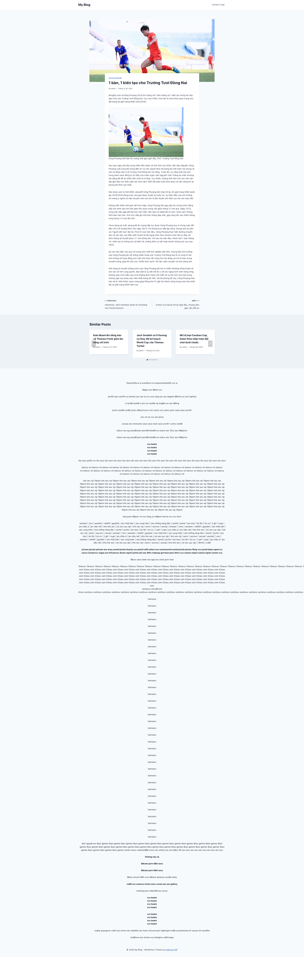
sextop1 (83, 523)
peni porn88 (143, 430)
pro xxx (145, 403)
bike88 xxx (154, 430)
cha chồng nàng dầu (160, 523)
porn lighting (162, 930)
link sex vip (138, 526)
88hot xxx (157, 390)
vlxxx (180, 526)
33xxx (151, 930)
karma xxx (167, 516)
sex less (191, 523)
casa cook (152, 424)
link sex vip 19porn (92, 481)
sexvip (164, 526)
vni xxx (143, 516)
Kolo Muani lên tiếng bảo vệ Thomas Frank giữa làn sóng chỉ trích (108, 339)
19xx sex (174, 430)
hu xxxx (150, 396)
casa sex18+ (186, 410)
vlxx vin (143, 417)
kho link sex (109, 526)
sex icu (143, 396)
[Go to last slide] (94, 344)
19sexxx (82, 566)
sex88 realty (171, 877)
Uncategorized (115, 78)
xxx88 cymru (131, 410)
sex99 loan (113, 396)
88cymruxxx (143, 410)
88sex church (133, 877)
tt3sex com (89, 569)
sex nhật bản (127, 523)
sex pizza (159, 417)
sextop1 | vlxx (213, 536)
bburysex (127, 516)
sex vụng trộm (142, 523)
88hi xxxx (144, 877)
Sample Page (218, 4)
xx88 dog (167, 937)
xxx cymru (165, 410)
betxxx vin (86, 467)
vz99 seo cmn (118, 930)
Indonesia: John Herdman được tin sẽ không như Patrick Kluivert (126, 304)
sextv (147, 526)
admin (113, 88)
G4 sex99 (203, 930)
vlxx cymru (154, 410)
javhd (182, 523)
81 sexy (192, 930)
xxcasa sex (127, 424)
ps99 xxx (91, 460)
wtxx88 (154, 589)
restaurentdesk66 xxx (164, 383)
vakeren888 (142, 850)
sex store (144, 937)
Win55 (201, 543)
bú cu (207, 523)
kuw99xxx (147, 383)
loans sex (164, 430)
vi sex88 (129, 403)
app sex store (157, 559)
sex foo (142, 930)
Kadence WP (171, 950)
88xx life (177, 850)
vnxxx (151, 850)
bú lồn (200, 523)
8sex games (102, 843)
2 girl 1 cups (217, 523)
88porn (135, 516)
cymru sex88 (118, 410)
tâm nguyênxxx (89, 843)
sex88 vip (153, 403)
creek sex (146, 559)
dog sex (159, 396)
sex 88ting (174, 403)
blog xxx (151, 516)
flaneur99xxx (132, 383)
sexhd (175, 523)
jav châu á (84, 526)
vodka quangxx (101, 930)
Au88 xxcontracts (178, 930)
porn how (169, 559)
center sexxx (130, 850)
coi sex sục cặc (124, 526)
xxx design (156, 937)
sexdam (98, 523)
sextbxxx (146, 589)
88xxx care (136, 559)
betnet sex (134, 396)
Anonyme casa (140, 424)
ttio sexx (82, 460)
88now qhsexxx (157, 877)
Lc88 (208, 543)
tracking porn (142, 891)
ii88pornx (183, 430)
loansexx (152, 599)
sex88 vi (137, 403)
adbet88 (154, 891)
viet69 (107, 523)
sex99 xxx (124, 396)
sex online (160, 850)
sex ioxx (169, 850)
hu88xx (134, 937)
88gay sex (147, 390)
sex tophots (190, 396)
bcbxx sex (121, 430)
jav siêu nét (96, 526)
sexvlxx (155, 526)
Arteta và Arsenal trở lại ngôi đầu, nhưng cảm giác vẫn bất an (177, 304)
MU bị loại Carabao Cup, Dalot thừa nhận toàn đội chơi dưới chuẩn (194, 339)
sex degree (168, 396)
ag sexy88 (132, 430)
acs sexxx (163, 891)
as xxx (151, 417)
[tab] (147, 359)
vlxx (91, 523)
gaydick (115, 523)
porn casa (175, 410)
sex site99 (132, 930)
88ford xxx (180, 396)
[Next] (210, 344)
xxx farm (177, 516)
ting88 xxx (164, 403)
